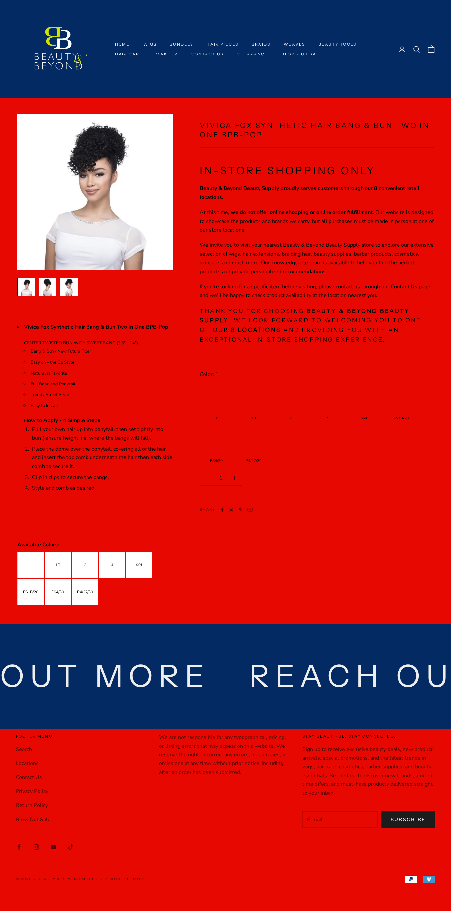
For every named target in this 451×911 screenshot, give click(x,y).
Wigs (150, 44)
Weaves (294, 44)
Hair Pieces (222, 44)
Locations (27, 763)
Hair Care (129, 54)
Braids (261, 44)
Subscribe (408, 819)
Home (122, 44)
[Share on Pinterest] (240, 509)
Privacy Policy (32, 791)
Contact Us (207, 54)
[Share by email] (250, 509)
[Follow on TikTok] (70, 847)
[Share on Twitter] (231, 509)
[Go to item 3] (69, 287)
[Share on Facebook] (222, 509)
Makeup (167, 54)
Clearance (252, 54)
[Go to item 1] (26, 287)
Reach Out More (126, 879)
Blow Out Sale (302, 54)
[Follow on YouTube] (53, 847)
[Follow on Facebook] (19, 847)
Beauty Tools (337, 44)
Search (24, 749)
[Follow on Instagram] (36, 847)
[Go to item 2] (48, 287)
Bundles (181, 44)
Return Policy (32, 805)
